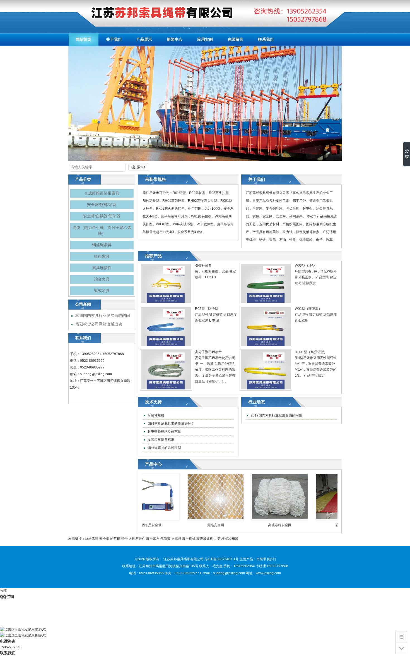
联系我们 (8, 653)
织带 (124, 539)
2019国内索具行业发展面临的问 (102, 315)
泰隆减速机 (204, 539)
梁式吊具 (102, 291)
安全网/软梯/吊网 (102, 205)
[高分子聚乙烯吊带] (166, 389)
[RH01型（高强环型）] (266, 389)
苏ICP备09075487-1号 (221, 559)
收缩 (3, 591)
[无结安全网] (203, 517)
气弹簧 (165, 539)
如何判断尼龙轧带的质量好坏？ (170, 423)
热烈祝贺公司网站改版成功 (98, 324)
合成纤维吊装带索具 (101, 193)
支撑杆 (176, 539)
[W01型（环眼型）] (266, 346)
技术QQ (40, 629)
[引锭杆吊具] (166, 303)
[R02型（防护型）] (166, 346)
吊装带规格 (155, 415)
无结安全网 (203, 525)
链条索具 (102, 256)
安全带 (104, 539)
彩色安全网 (331, 525)
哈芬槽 (115, 539)
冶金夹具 (102, 279)
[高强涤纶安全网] (267, 517)
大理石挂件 (137, 539)
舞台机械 (189, 539)
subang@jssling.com (96, 374)
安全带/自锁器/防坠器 (101, 216)
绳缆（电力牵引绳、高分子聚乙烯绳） (102, 231)
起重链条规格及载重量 (164, 432)
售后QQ (40, 635)
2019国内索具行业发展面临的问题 (276, 415)
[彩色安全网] (332, 517)
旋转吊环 (91, 539)
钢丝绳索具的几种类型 (164, 448)
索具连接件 (102, 268)
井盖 (217, 539)
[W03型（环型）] (266, 303)
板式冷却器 (229, 539)
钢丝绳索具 (102, 245)
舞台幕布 (153, 539)
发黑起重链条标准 (160, 440)
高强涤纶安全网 (267, 525)
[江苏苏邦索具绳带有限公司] (152, 12)
